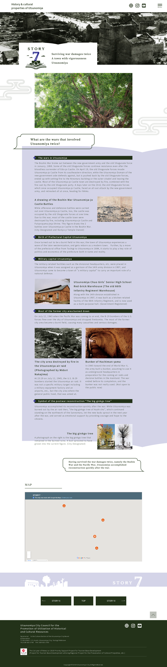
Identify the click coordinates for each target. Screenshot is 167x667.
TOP (84, 601)
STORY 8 (111, 601)
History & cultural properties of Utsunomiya (27, 6)
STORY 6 (56, 601)
